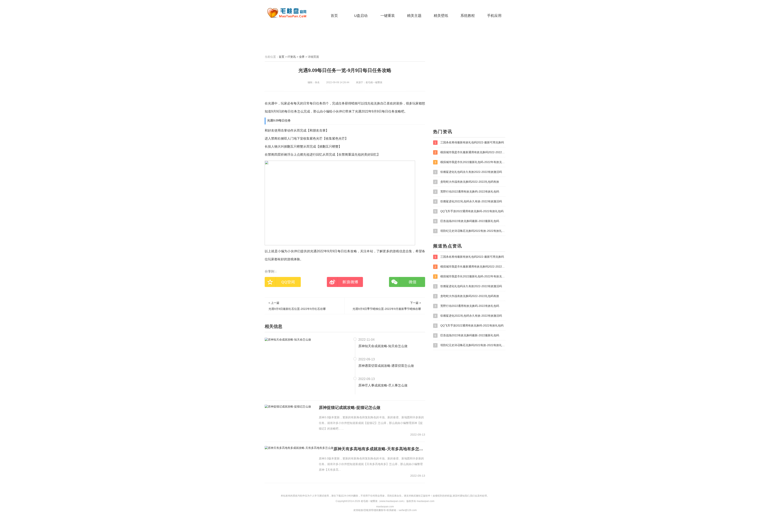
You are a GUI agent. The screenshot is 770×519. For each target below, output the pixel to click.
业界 (302, 56)
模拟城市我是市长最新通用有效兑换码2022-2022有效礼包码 (470, 152)
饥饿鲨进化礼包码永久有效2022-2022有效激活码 (468, 172)
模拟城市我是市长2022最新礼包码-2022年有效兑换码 (470, 162)
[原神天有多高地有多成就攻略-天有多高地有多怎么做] (299, 447)
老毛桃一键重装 (290, 13)
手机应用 (494, 16)
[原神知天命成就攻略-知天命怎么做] (288, 339)
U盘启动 (361, 16)
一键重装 (387, 16)
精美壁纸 (441, 16)
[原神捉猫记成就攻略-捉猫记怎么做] (288, 406)
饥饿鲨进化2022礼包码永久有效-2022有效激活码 (468, 201)
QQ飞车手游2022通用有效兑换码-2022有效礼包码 (469, 211)
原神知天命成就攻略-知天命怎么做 (382, 346)
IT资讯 (292, 56)
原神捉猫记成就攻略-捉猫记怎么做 (349, 407)
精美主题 (414, 16)
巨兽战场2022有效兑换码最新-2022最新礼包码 (467, 221)
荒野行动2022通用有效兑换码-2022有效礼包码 (467, 191)
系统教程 (467, 16)
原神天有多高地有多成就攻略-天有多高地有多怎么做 (379, 449)
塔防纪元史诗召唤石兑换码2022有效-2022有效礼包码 (470, 231)
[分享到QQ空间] (283, 282)
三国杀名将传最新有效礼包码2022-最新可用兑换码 (469, 142)
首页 (334, 16)
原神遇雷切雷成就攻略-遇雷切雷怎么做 (386, 365)
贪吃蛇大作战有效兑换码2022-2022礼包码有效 (467, 181)
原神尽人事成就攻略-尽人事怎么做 (382, 385)
